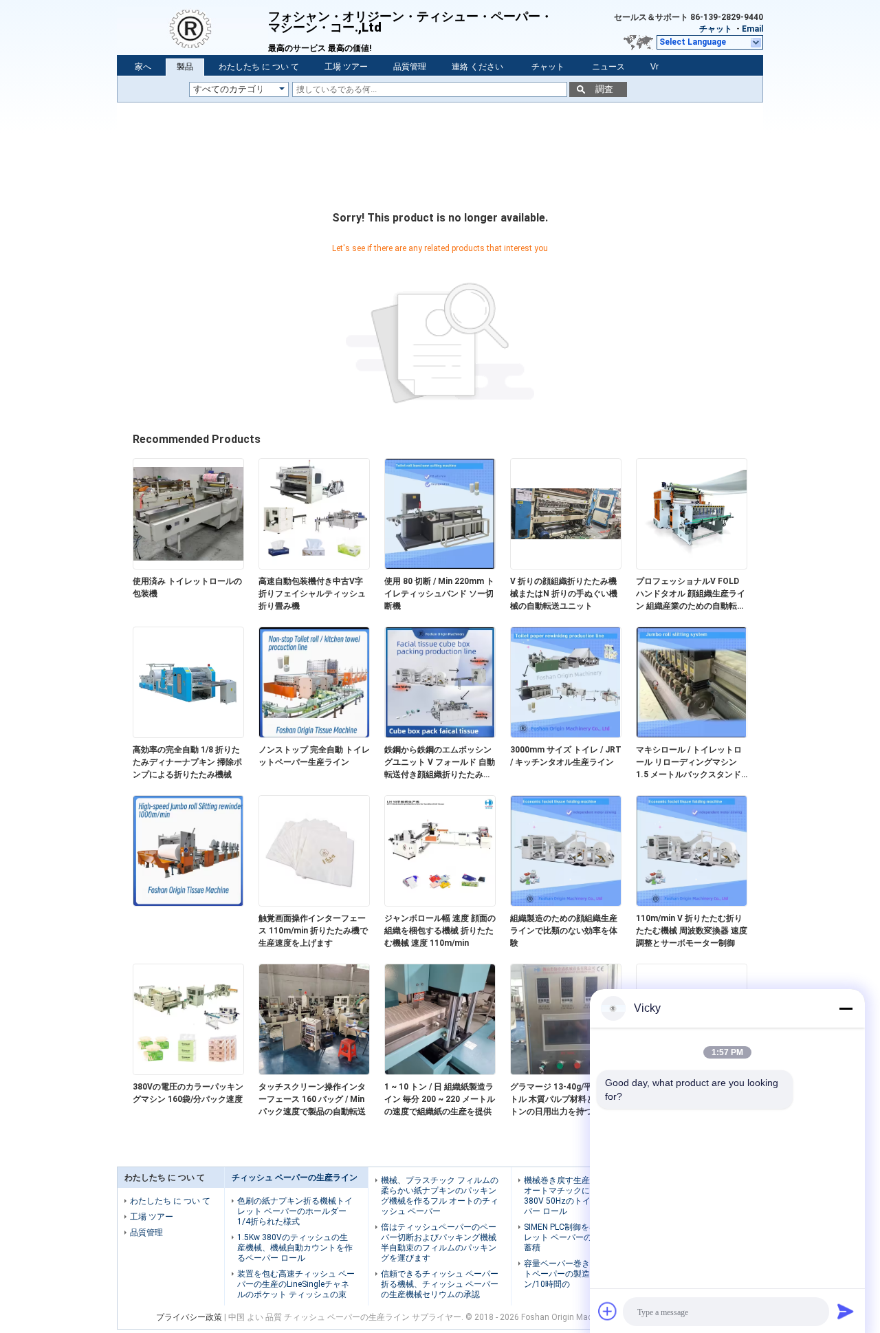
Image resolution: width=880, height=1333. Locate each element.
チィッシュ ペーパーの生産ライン (295, 1177)
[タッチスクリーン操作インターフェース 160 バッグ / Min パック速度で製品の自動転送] (314, 1071)
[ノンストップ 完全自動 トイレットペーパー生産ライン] (314, 734)
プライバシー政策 (189, 1317)
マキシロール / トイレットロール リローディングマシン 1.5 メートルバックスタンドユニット (689, 763)
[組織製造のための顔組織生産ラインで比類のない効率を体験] (566, 903)
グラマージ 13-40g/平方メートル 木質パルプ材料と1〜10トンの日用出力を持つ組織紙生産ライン (563, 1100)
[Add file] (607, 1311)
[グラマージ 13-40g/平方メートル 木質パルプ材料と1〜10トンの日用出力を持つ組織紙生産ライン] (566, 1071)
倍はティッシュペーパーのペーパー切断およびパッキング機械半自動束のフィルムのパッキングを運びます (438, 1242)
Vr (654, 67)
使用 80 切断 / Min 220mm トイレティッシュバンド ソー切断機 (439, 593)
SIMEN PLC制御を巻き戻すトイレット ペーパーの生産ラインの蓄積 (582, 1237)
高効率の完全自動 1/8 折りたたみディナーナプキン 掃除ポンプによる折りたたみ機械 (187, 762)
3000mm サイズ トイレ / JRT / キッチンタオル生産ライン (566, 756)
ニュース (608, 67)
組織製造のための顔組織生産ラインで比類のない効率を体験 (563, 930)
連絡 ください (477, 67)
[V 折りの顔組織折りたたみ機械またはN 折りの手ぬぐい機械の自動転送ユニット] (566, 566)
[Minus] (845, 1008)
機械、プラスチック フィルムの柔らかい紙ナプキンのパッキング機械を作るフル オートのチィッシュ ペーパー (439, 1195)
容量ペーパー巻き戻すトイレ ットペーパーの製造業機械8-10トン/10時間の (582, 1274)
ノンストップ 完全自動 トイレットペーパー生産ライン (314, 756)
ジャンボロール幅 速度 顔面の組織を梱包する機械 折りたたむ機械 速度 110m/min (440, 930)
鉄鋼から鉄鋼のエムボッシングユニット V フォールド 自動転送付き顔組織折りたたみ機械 (439, 763)
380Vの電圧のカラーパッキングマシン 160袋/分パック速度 (188, 1093)
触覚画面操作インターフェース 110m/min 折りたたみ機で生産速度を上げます (313, 930)
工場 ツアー (346, 67)
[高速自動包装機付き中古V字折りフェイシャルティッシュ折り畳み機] (314, 566)
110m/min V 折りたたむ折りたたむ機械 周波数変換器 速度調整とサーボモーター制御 (691, 930)
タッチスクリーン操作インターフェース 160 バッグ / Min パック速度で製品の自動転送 (312, 1099)
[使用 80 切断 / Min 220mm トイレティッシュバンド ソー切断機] (440, 566)
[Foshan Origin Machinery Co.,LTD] (192, 27)
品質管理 (409, 67)
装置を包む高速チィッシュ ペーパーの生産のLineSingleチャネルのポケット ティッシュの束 (296, 1284)
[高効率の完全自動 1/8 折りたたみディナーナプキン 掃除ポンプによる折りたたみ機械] (188, 734)
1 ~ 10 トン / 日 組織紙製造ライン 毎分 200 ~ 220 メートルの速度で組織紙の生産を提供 (439, 1099)
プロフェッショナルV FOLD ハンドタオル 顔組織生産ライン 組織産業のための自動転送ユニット (690, 594)
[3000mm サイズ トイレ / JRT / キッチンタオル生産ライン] (566, 734)
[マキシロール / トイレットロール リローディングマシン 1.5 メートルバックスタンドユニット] (692, 734)
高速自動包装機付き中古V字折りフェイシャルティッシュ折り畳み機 (312, 593)
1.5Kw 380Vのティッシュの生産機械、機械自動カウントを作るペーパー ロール (295, 1248)
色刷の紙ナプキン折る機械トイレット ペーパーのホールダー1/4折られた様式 (295, 1211)
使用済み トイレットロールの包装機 (187, 587)
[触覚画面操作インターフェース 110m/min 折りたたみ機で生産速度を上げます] (314, 903)
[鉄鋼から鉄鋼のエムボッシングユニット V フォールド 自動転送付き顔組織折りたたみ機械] (440, 734)
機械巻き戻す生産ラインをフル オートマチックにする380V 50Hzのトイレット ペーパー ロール (581, 1195)
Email (752, 29)
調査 (604, 89)
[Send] (846, 1311)
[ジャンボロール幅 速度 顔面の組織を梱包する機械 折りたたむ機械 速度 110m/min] (440, 903)
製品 (185, 67)
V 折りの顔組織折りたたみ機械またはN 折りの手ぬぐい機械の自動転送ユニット (563, 593)
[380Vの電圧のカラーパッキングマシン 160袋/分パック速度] (188, 1071)
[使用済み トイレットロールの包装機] (188, 566)
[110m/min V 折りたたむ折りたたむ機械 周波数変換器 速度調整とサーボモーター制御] (692, 903)
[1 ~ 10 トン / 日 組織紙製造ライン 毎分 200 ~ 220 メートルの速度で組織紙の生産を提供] (440, 1071)
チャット (715, 29)
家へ (143, 67)
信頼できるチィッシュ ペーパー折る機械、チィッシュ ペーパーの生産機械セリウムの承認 (439, 1284)
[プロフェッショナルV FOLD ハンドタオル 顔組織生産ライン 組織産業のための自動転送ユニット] (692, 566)
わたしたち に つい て (259, 67)
